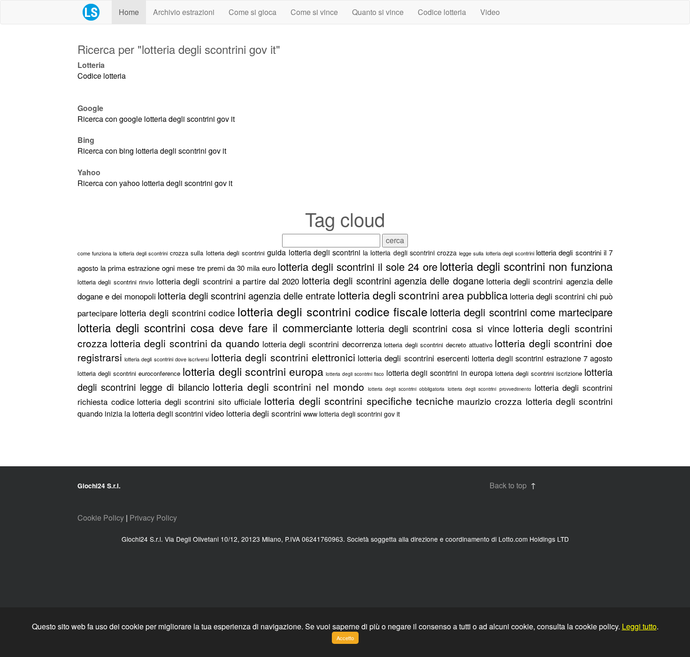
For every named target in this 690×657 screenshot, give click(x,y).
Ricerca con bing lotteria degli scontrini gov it (151, 150)
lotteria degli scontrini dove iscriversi (166, 359)
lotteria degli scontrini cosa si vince (433, 328)
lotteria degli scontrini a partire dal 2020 (227, 281)
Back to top (508, 485)
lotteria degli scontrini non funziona (526, 266)
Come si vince (314, 12)
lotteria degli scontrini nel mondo (289, 387)
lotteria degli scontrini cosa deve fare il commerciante (215, 327)
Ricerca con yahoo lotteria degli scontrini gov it (154, 183)
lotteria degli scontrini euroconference (128, 373)
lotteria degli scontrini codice (177, 312)
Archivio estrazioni (184, 12)
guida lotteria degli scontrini (313, 252)
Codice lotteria (442, 12)
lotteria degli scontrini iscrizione (538, 373)
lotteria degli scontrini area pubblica (422, 295)
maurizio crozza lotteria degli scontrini (535, 401)
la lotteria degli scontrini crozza (410, 252)
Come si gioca (252, 12)
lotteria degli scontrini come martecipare (521, 312)
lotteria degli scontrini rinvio (115, 281)
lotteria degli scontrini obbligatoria (406, 389)
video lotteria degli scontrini (253, 413)
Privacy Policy (153, 517)
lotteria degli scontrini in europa (439, 372)
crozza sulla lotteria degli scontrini (217, 252)
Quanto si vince (378, 12)
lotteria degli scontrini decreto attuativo (438, 344)
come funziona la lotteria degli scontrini (122, 253)
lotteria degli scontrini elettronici (283, 357)
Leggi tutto (639, 626)
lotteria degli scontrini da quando (185, 343)
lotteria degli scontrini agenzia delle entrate (246, 295)
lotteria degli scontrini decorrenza (322, 344)
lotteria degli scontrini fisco (355, 374)
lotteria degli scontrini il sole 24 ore (357, 266)
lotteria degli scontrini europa (253, 371)
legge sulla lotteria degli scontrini (497, 253)
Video (490, 12)
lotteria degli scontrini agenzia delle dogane (393, 280)
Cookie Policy (100, 517)
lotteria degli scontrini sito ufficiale (199, 401)
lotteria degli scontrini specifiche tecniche (359, 401)
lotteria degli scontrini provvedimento (489, 389)
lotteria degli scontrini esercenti (413, 358)
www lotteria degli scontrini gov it (351, 413)
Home (129, 12)
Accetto (345, 638)
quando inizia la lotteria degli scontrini (140, 413)
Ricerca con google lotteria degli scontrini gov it (156, 118)
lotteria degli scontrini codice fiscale (333, 311)
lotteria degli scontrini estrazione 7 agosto (542, 358)
